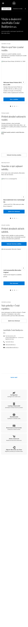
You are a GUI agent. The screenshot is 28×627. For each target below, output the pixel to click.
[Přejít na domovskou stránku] (14, 3)
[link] (9, 339)
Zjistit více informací (14, 321)
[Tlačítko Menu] (3, 3)
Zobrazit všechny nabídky (14, 244)
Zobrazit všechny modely (14, 155)
